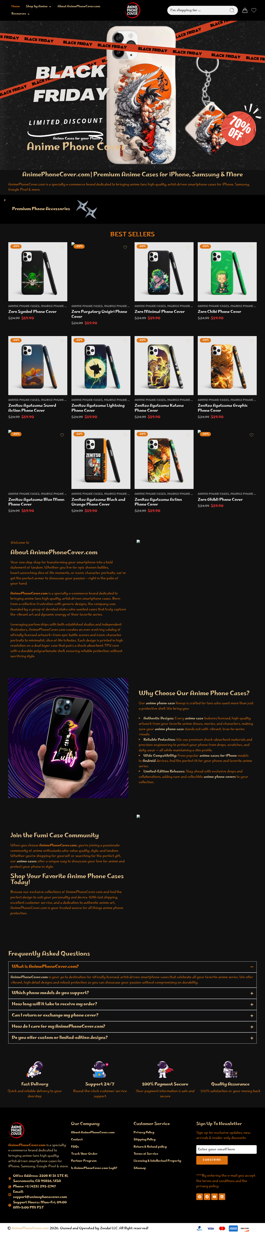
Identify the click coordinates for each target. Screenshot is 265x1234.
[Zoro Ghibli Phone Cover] (227, 459)
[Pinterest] (199, 1196)
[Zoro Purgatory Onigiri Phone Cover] (100, 271)
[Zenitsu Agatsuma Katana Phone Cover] (164, 365)
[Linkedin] (222, 1196)
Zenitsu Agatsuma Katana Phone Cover (159, 408)
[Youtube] (214, 1196)
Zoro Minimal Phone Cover (160, 312)
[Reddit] (207, 1196)
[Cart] (245, 10)
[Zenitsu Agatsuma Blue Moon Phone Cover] (37, 459)
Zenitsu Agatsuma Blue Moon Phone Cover (36, 502)
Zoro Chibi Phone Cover (219, 312)
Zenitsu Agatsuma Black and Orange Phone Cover (98, 502)
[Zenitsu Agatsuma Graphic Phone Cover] (227, 365)
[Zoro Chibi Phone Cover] (227, 271)
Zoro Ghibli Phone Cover (220, 500)
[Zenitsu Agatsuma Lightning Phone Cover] (100, 365)
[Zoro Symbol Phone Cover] (37, 271)
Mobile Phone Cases (57, 306)
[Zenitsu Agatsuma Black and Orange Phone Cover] (100, 459)
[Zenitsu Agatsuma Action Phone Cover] (164, 459)
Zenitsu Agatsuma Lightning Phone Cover (98, 408)
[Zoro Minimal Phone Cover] (164, 271)
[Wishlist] (62, 247)
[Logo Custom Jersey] (16, 1130)
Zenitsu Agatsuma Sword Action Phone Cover (32, 408)
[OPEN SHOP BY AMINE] (50, 7)
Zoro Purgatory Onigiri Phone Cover (99, 314)
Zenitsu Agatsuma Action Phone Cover (158, 502)
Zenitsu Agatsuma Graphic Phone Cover (223, 408)
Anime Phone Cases (24, 306)
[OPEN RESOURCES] (28, 14)
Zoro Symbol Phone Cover (32, 312)
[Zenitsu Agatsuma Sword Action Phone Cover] (37, 365)
